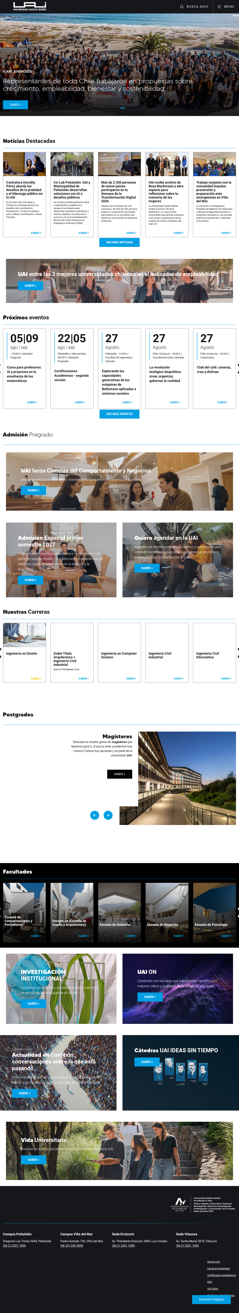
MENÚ (229, 6)
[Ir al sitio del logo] (48, 6)
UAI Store (212, 1288)
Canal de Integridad (218, 1268)
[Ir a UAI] (24, 6)
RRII (209, 1282)
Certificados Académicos (221, 1275)
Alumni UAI (213, 1261)
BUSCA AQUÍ (197, 6)
